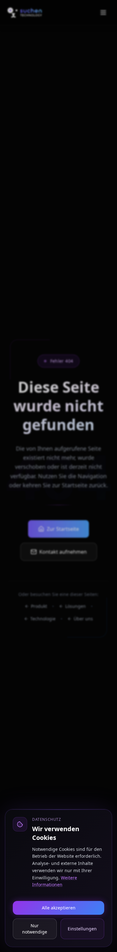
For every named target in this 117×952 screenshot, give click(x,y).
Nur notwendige (34, 929)
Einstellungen (82, 929)
